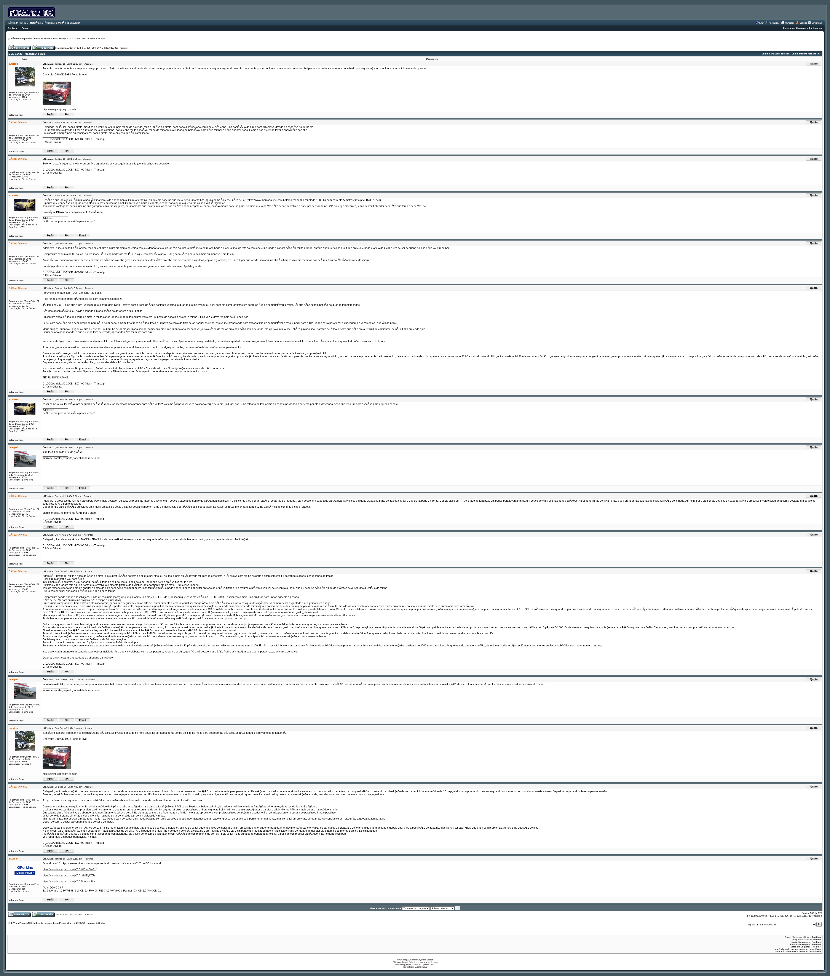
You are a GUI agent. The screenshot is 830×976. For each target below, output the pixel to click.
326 (111, 48)
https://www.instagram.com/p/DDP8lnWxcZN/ (69, 881)
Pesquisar (774, 23)
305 (89, 48)
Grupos (803, 23)
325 (106, 48)
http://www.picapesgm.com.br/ (60, 109)
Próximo (124, 48)
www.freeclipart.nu (430, 962)
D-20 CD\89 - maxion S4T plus (89, 38)
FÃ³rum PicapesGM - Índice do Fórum (31, 38)
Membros (790, 23)
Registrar (13, 28)
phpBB (408, 964)
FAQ (761, 23)
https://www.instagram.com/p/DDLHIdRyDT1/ (69, 875)
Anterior (71, 48)
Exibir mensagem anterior (775, 54)
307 (99, 48)
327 (116, 48)
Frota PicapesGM (62, 38)
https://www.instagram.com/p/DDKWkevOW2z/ (69, 869)
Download (817, 23)
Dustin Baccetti (427, 959)
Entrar (25, 28)
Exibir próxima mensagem (806, 54)
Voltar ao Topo (16, 115)
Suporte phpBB (421, 967)
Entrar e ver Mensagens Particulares (802, 28)
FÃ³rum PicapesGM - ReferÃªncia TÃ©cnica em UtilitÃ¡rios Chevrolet (44, 23)
